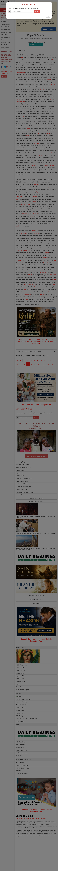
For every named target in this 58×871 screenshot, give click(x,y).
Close (48, 16)
